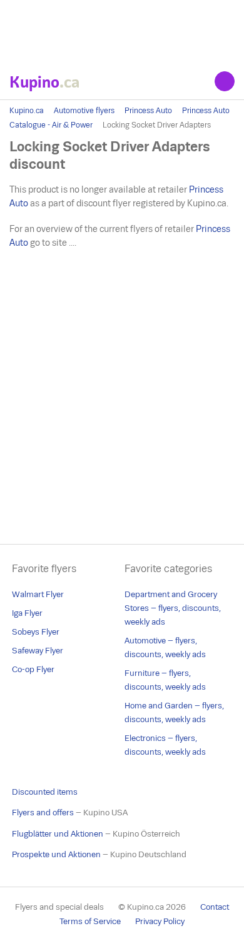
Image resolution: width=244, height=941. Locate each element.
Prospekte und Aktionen (56, 854)
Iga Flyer (27, 613)
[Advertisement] (122, 31)
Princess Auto (148, 110)
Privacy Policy (160, 921)
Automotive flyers (84, 110)
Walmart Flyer (38, 594)
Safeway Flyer (37, 650)
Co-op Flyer (33, 669)
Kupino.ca (26, 110)
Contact (214, 907)
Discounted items (45, 792)
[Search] (225, 81)
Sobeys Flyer (35, 632)
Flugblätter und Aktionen (57, 833)
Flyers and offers (43, 812)
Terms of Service (90, 921)
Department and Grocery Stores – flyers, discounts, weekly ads (173, 608)
